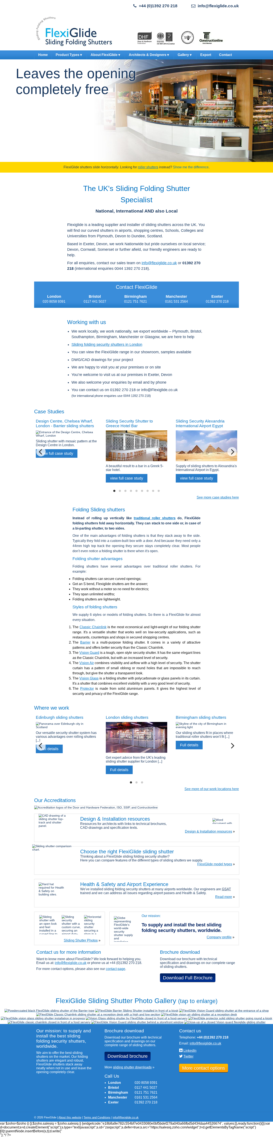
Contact (225, 55)
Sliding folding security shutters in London (106, 344)
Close (270, 164)
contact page (115, 969)
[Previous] (41, 451)
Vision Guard (89, 652)
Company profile (219, 937)
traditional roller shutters (155, 518)
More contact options (203, 1068)
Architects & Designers (147, 55)
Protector (87, 688)
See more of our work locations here (211, 789)
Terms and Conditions (97, 1117)
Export (205, 55)
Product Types (67, 55)
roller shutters (148, 167)
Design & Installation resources (208, 831)
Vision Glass (89, 678)
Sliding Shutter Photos (81, 940)
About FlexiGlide (104, 55)
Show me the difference (191, 167)
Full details (119, 770)
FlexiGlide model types (214, 864)
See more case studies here (218, 497)
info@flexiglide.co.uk (218, 6)
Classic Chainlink (93, 627)
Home (43, 55)
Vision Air (86, 663)
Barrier (85, 642)
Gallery (183, 55)
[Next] (232, 451)
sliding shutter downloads (132, 1067)
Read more (223, 897)
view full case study (126, 478)
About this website (69, 1117)
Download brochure (127, 1056)
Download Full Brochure (187, 977)
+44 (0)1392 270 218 (158, 6)
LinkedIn (189, 1050)
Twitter (188, 1056)
